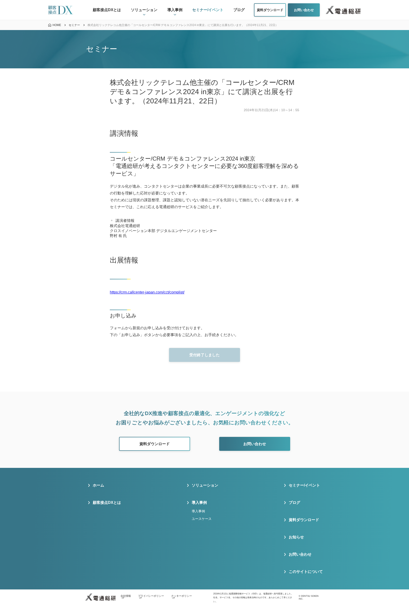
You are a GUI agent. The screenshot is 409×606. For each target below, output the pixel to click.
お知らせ (296, 537)
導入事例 (198, 511)
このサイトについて (306, 572)
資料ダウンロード (304, 520)
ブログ (294, 503)
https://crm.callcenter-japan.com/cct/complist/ (147, 292)
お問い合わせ (300, 554)
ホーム (98, 485)
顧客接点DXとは (107, 503)
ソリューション (205, 485)
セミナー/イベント (304, 485)
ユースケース (202, 519)
